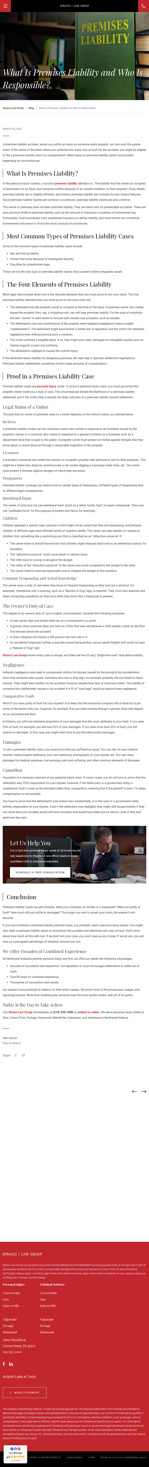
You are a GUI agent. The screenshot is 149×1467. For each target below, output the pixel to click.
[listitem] (75, 1155)
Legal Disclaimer (74, 1457)
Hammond (10, 1332)
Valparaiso (10, 1319)
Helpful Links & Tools (19, 1376)
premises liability (66, 183)
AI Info (91, 1457)
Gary (6, 1299)
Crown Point (11, 1293)
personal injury (46, 386)
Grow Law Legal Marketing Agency (129, 1457)
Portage (8, 1326)
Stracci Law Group (15, 655)
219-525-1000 (12, 1352)
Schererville (11, 1306)
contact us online (88, 1012)
